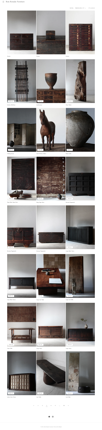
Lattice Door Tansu (11, 397)
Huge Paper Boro (40, 202)
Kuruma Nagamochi (70, 202)
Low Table (38, 397)
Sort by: (71, 8)
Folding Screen (10, 153)
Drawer (9, 56)
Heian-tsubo (68, 153)
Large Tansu (39, 348)
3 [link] (46, 405)
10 (63, 406)
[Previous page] (34, 405)
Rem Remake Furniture (48, 427)
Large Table (9, 348)
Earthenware (39, 105)
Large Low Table (40, 300)
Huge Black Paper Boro (12, 202)
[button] (3, 2)
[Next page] (68, 405)
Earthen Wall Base (11, 105)
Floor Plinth (68, 105)
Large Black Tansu (70, 251)
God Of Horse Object (41, 153)
